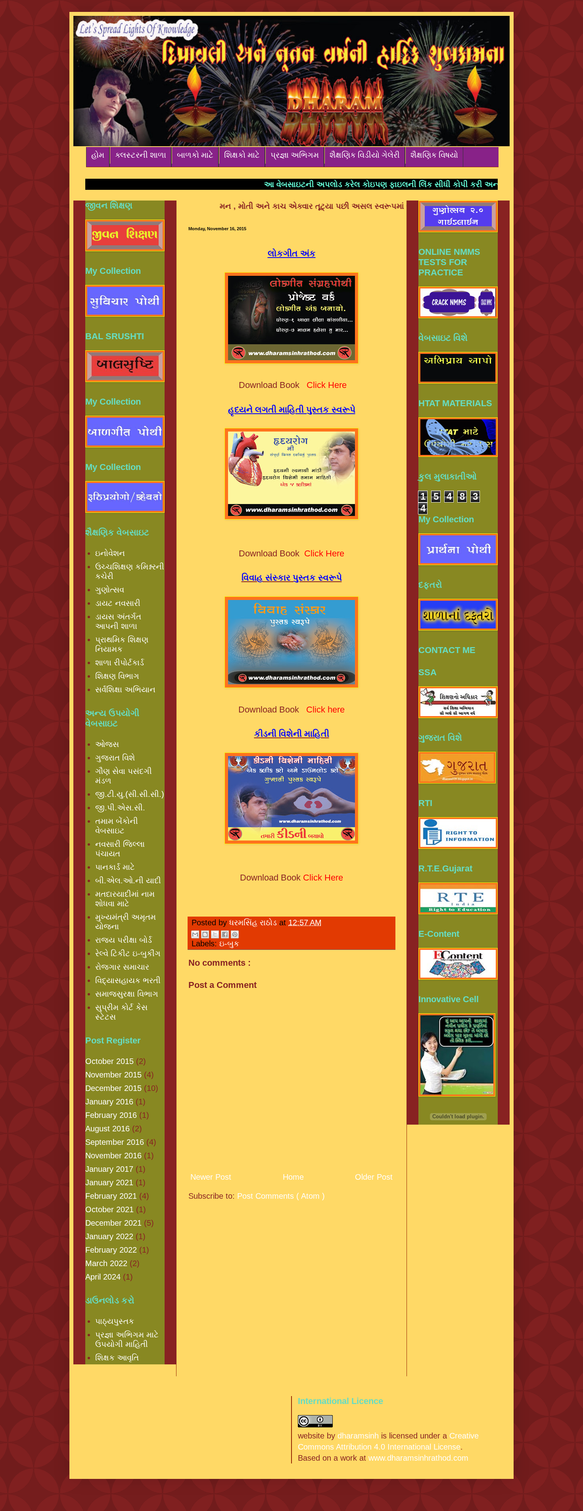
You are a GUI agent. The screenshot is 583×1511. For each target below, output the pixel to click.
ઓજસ (107, 744)
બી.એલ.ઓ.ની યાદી (128, 880)
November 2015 (113, 1074)
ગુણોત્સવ (109, 589)
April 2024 (103, 1276)
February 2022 (111, 1249)
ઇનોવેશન (110, 553)
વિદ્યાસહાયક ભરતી (128, 980)
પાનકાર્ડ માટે (115, 867)
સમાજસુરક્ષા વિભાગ (126, 994)
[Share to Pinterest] (235, 934)
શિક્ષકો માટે (242, 155)
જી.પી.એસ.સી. (120, 807)
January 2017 (109, 1169)
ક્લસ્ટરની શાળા (140, 155)
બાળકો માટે (195, 155)
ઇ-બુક (229, 943)
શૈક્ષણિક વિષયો (434, 155)
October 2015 (109, 1061)
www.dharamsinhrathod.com (418, 1458)
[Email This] (195, 934)
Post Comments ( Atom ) (281, 1196)
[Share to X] (215, 934)
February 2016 (111, 1115)
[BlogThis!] (205, 934)
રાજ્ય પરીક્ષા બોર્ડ (123, 940)
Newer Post (210, 1177)
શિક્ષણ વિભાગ (117, 676)
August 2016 (107, 1128)
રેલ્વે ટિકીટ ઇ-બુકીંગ (128, 953)
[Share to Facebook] (225, 934)
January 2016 (109, 1101)
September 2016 (114, 1142)
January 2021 (109, 1182)
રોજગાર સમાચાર (122, 967)
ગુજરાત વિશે (115, 757)
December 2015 (113, 1088)
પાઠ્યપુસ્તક (114, 1321)
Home (293, 1177)
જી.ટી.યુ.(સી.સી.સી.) (129, 794)
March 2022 (106, 1263)
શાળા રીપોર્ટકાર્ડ (119, 662)
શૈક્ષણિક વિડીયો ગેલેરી (365, 155)
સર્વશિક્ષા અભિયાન (125, 689)
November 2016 (113, 1155)
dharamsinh (358, 1435)
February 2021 (111, 1196)
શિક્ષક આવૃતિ (117, 1357)
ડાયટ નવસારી (117, 603)
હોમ (97, 155)
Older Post (374, 1177)
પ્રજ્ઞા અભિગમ (294, 155)
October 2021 (109, 1209)
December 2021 (113, 1223)
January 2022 (109, 1236)
